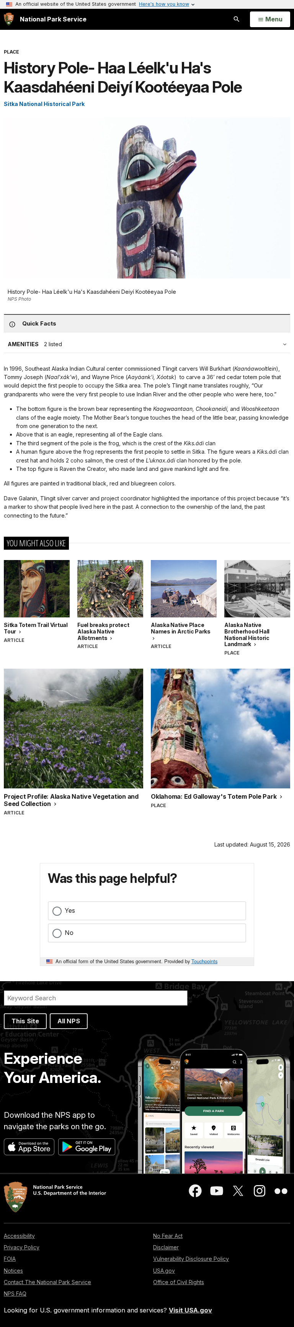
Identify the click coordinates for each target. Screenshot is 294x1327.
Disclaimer (166, 1247)
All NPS (68, 1021)
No (69, 932)
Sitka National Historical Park (44, 104)
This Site (25, 1021)
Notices (13, 1270)
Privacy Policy (21, 1247)
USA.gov (164, 1270)
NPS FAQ (15, 1293)
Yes (70, 910)
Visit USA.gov (190, 1310)
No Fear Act (168, 1236)
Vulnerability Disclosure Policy (191, 1258)
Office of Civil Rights (178, 1282)
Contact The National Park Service (47, 1282)
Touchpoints (204, 961)
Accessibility (19, 1236)
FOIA (10, 1258)
